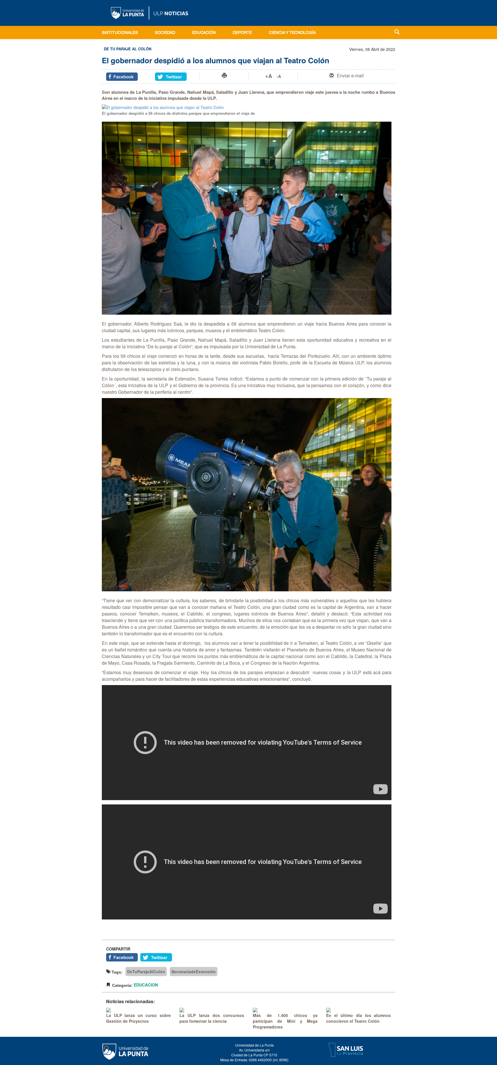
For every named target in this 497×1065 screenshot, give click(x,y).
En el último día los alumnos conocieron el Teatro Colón (358, 1018)
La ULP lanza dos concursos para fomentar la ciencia (211, 1018)
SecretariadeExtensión (193, 971)
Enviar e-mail (350, 75)
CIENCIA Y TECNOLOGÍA (292, 33)
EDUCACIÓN (204, 33)
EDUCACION (146, 985)
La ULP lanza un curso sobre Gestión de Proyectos (138, 1018)
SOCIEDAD (165, 33)
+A (268, 76)
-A (279, 76)
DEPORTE (242, 33)
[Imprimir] (224, 75)
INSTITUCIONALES (120, 33)
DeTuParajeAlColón (146, 971)
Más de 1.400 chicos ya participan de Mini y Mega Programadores (285, 1021)
